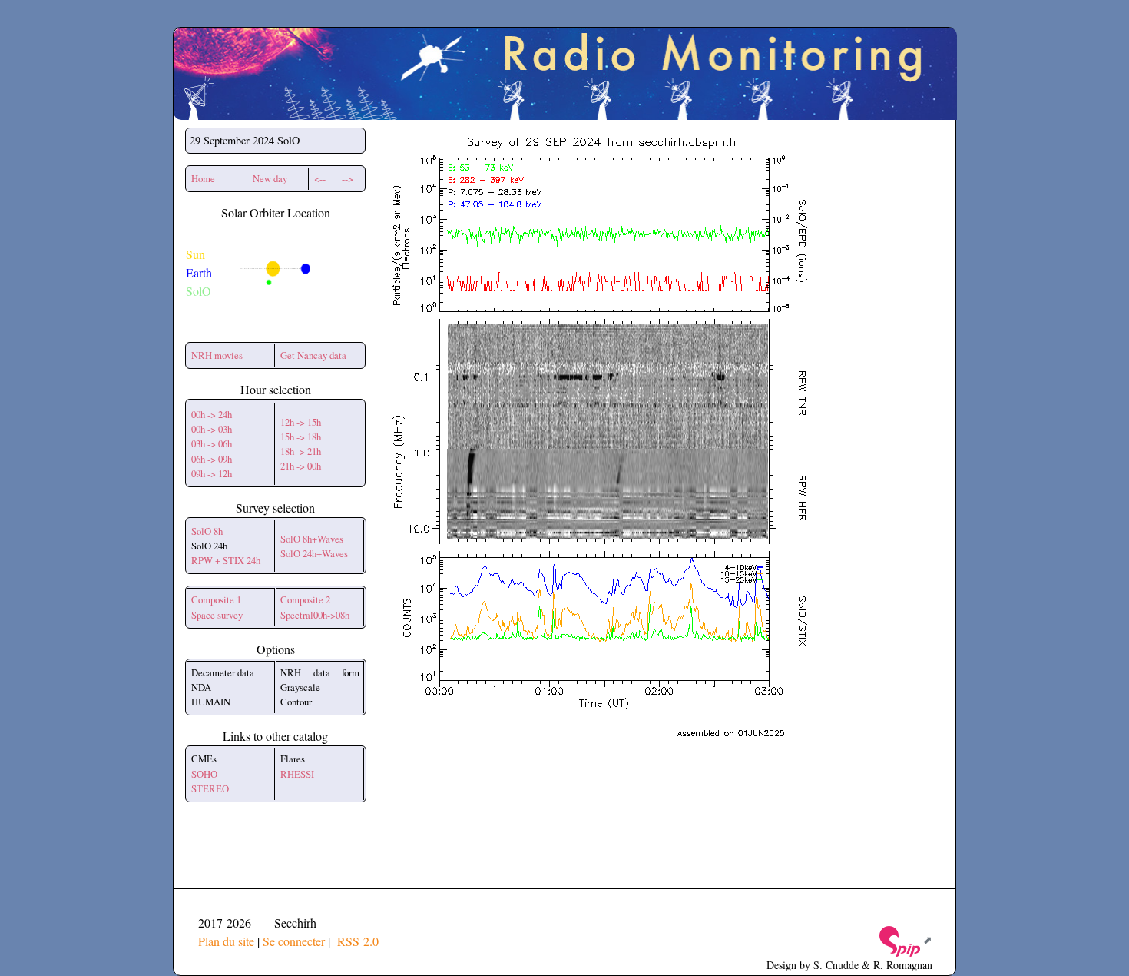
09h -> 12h (211, 473)
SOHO (204, 774)
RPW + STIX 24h (225, 560)
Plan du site (226, 941)
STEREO (210, 788)
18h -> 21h (300, 451)
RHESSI (297, 774)
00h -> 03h (211, 429)
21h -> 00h (300, 466)
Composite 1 (216, 599)
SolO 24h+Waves (314, 553)
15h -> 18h (300, 436)
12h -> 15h (300, 422)
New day (270, 178)
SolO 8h (207, 531)
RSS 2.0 (356, 941)
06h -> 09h (211, 459)
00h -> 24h (211, 414)
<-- (320, 178)
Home (203, 178)
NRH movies (217, 355)
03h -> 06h (211, 443)
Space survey (217, 615)
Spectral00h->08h (314, 615)
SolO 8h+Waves (311, 539)
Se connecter (294, 941)
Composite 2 (305, 599)
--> (347, 178)
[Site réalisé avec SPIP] (904, 939)
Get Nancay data (313, 355)
